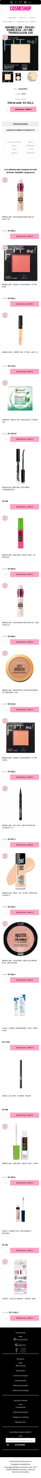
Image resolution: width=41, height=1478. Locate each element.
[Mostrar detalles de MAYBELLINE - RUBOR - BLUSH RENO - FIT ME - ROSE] (20, 263)
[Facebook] (17, 1350)
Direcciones (20, 1370)
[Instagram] (23, 1350)
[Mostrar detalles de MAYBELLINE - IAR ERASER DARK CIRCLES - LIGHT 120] (20, 195)
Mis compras (20, 1365)
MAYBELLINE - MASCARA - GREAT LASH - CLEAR (20, 1163)
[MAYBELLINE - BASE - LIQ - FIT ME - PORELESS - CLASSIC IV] (20, 871)
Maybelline (23, 89)
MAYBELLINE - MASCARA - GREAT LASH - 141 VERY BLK (19, 556)
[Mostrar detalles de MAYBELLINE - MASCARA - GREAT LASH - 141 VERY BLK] (20, 533)
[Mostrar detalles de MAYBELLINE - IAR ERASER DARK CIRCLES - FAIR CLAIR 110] (20, 601)
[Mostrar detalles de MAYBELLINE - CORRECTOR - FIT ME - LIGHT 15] (20, 330)
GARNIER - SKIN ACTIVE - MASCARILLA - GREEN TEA (20, 421)
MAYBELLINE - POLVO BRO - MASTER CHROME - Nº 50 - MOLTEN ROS (20, 961)
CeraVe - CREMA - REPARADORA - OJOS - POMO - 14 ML (20, 1029)
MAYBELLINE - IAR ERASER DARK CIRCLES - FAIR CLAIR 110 (20, 623)
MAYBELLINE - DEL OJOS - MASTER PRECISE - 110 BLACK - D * (19, 826)
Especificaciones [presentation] (20, 124)
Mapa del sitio (20, 1422)
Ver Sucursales (21, 1339)
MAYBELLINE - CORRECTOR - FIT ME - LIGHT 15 (20, 352)
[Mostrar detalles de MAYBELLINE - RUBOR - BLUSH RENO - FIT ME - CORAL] (20, 736)
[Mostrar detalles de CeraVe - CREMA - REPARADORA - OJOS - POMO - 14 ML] (20, 1006)
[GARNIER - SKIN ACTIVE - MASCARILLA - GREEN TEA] (20, 398)
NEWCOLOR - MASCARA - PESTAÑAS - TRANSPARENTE (16, 488)
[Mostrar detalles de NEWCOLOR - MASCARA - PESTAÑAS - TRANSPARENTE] (20, 465)
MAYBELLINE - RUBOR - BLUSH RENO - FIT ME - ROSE (20, 285)
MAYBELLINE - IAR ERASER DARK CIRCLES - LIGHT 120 (18, 218)
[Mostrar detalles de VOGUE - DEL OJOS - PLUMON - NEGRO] (20, 1074)
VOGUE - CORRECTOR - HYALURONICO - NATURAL (17, 1232)
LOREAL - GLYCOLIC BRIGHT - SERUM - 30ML (19, 1298)
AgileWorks (25, 1464)
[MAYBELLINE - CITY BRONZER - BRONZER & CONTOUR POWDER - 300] (20, 668)
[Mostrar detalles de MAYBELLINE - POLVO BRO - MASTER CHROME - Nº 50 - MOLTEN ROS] (20, 939)
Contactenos (21, 1407)
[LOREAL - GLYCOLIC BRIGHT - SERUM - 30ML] (20, 1277)
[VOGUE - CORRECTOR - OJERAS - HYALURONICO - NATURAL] (20, 1209)
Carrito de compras (20, 1375)
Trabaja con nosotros (20, 1417)
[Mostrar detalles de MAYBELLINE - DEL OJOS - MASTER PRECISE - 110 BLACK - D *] (20, 804)
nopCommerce (25, 1461)
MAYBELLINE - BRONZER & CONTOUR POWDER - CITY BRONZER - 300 (20, 691)
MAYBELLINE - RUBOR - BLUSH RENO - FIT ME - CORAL (20, 759)
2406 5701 (22, 1345)
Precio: (17, 99)
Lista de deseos (20, 2)
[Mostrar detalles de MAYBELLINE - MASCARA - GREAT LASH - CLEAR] (20, 1142)
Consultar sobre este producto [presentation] (20, 130)
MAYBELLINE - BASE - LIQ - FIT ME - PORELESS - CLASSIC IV (20, 894)
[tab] (20, 123)
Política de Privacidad (20, 1390)
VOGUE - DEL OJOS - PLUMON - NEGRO (16, 1096)
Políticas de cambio (20, 1385)
